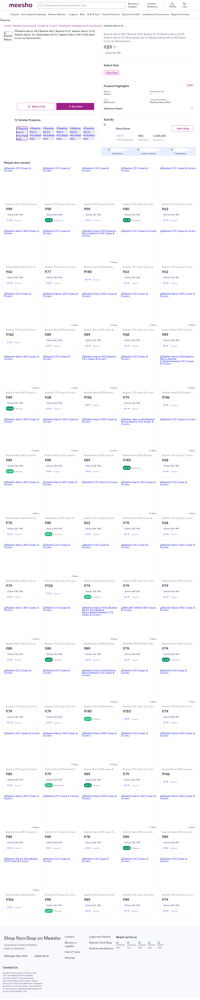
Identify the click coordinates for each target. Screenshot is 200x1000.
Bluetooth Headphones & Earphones (81, 25)
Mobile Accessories (24, 25)
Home (7, 25)
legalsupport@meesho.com (30, 989)
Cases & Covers (48, 25)
